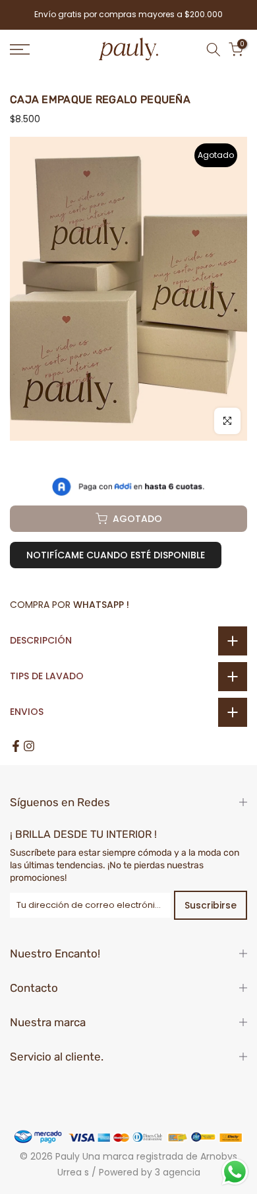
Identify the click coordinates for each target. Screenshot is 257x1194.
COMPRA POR (69, 604)
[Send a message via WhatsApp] (234, 1171)
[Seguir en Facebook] (16, 746)
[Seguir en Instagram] (29, 746)
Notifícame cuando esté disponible (115, 555)
